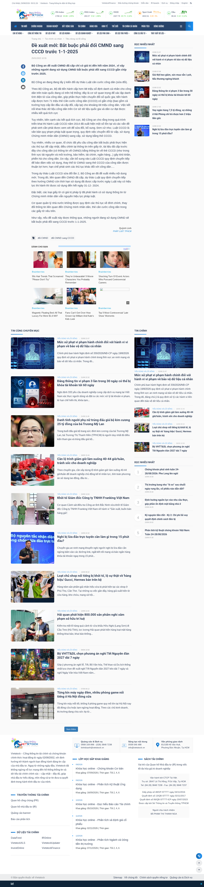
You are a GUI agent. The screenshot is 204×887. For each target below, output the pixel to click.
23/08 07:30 (149, 537)
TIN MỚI (24, 26)
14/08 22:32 (156, 126)
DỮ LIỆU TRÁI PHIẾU (121, 33)
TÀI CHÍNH (81, 26)
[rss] (191, 3)
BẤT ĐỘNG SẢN (68, 26)
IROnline (46, 838)
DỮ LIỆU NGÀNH (64, 33)
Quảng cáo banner (21, 813)
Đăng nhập (174, 3)
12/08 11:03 (85, 611)
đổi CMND (43, 238)
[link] (181, 25)
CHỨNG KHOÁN (36, 26)
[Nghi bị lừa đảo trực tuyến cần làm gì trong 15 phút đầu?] (141, 130)
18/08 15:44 (85, 455)
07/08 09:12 (85, 689)
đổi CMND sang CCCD (62, 238)
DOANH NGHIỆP (52, 26)
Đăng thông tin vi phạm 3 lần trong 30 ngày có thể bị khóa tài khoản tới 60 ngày (172, 94)
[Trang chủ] (24, 743)
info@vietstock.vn (136, 747)
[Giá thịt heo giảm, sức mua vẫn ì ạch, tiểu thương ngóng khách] (141, 76)
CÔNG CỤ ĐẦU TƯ (140, 33)
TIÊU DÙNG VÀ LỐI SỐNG (67, 338)
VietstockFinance (109, 3)
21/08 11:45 (85, 416)
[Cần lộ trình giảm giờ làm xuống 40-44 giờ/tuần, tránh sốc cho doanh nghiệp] (32, 469)
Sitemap (117, 877)
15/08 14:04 (85, 494)
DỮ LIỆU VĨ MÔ (50, 33)
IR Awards (155, 3)
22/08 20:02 (149, 522)
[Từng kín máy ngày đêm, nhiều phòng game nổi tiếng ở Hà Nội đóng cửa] (32, 703)
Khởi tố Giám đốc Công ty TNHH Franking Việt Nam (93, 498)
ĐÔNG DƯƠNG (159, 26)
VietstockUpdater (51, 843)
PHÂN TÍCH (145, 26)
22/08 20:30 (149, 492)
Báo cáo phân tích (20, 819)
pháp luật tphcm (122, 231)
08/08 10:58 (85, 650)
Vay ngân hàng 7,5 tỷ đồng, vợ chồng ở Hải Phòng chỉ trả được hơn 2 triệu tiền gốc (172, 114)
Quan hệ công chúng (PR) (25, 800)
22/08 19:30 (149, 477)
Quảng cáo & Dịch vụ (181, 877)
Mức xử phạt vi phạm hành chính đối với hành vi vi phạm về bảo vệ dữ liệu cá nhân (172, 59)
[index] (52, 12)
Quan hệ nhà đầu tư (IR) (24, 806)
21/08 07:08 (156, 71)
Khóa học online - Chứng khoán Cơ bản (99, 768)
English (185, 3)
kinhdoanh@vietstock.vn (92, 747)
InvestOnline (17, 848)
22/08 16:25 (149, 507)
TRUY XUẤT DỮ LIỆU (157, 33)
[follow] (12, 884)
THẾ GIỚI (115, 26)
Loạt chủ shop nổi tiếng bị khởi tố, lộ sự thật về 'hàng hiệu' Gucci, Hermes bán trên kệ (171, 431)
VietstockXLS (18, 843)
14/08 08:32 (85, 572)
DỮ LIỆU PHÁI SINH (103, 33)
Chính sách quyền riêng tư (154, 877)
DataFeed (16, 838)
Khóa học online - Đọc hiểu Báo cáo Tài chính (103, 804)
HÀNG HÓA (94, 26)
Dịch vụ (165, 3)
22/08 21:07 (156, 52)
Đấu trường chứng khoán (128, 3)
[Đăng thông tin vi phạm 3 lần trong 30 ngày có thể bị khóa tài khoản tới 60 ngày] (141, 92)
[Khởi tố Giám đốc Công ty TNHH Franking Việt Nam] (32, 508)
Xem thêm (71, 729)
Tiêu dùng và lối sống (144, 371)
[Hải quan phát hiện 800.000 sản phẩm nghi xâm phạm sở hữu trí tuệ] (32, 625)
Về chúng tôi (131, 877)
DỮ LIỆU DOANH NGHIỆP (84, 33)
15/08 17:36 (156, 107)
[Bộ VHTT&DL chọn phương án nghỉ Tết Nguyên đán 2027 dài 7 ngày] (32, 664)
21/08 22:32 (156, 87)
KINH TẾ (105, 26)
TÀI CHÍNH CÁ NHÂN (129, 26)
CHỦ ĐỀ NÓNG (17, 33)
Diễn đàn (145, 3)
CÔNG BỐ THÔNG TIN (34, 33)
